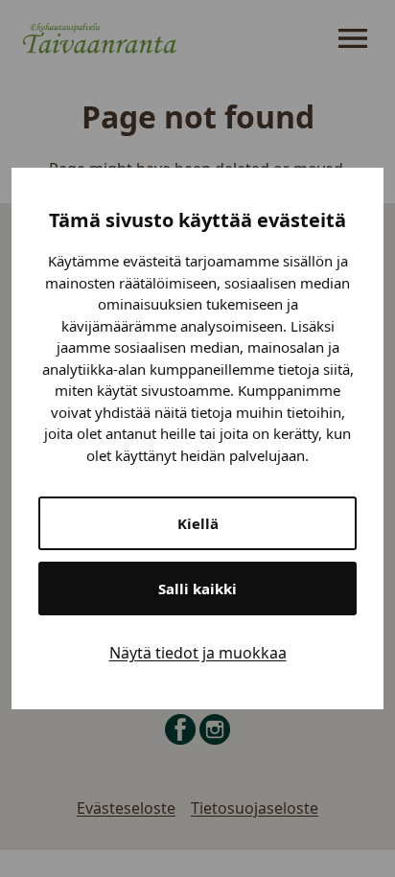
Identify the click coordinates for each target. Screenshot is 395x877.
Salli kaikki (197, 588)
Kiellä (198, 523)
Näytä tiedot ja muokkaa (198, 652)
